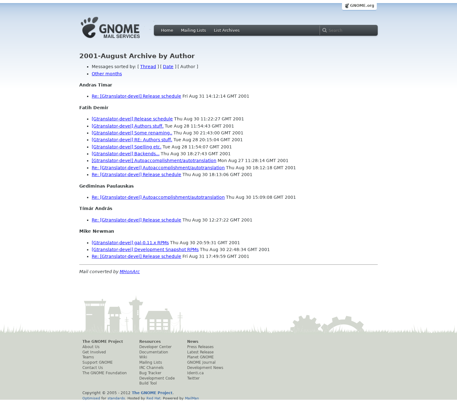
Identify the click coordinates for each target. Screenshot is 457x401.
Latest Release (200, 352)
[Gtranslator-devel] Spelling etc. (126, 146)
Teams (88, 357)
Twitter (193, 378)
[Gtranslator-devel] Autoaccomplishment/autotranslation (154, 160)
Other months (107, 73)
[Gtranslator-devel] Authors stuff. (128, 126)
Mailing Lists (193, 30)
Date (168, 66)
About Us (90, 347)
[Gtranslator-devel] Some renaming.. (132, 132)
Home (167, 30)
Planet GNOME (200, 357)
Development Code (157, 378)
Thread (148, 66)
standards (116, 398)
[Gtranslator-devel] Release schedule (132, 118)
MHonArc (130, 271)
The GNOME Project (102, 341)
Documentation (153, 352)
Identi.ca (195, 373)
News (192, 341)
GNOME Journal (201, 362)
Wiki (143, 357)
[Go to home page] (119, 40)
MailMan (192, 398)
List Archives (227, 30)
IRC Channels (151, 368)
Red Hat (153, 398)
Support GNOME (97, 362)
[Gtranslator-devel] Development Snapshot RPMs (145, 249)
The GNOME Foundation (104, 373)
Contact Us (92, 368)
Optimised (91, 398)
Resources (150, 341)
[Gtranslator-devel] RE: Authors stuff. (132, 139)
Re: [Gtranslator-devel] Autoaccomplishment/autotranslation (158, 167)
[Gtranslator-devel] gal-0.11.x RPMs (130, 242)
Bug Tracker (150, 373)
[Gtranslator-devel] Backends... (125, 153)
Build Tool (148, 383)
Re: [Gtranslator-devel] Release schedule (136, 96)
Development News (205, 368)
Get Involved (94, 352)
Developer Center (155, 347)
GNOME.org (362, 5)
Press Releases (200, 347)
